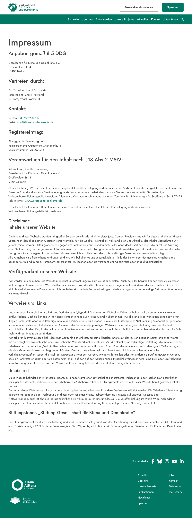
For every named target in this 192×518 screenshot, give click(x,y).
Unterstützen (170, 19)
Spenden (173, 7)
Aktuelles (142, 19)
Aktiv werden (104, 19)
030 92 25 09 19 (29, 118)
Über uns (87, 19)
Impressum (175, 492)
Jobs (171, 475)
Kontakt (155, 19)
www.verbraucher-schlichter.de (43, 201)
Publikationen (146, 492)
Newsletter (144, 498)
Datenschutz (176, 486)
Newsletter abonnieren (139, 7)
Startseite (73, 19)
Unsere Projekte (124, 19)
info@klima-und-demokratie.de (35, 122)
